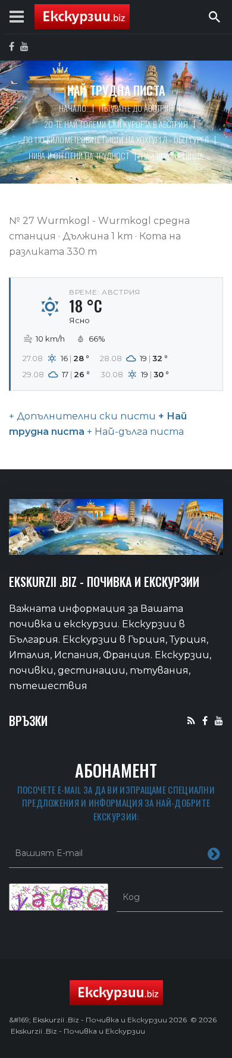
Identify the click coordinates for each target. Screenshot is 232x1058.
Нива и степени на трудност (79, 155)
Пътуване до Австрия (136, 108)
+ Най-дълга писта (134, 431)
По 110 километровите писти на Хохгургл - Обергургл (116, 139)
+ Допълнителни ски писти (82, 416)
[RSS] (191, 720)
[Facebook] (205, 720)
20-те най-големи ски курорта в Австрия (115, 124)
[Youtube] (219, 720)
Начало (73, 108)
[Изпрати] (214, 853)
